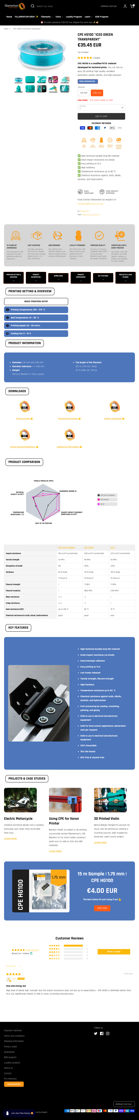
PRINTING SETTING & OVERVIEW (13, 276)
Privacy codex (10, 1046)
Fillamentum (84, 211)
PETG (112, 547)
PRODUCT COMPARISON (80, 276)
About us (8, 1068)
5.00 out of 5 (32, 950)
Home (6, 29)
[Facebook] (102, 1033)
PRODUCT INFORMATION (36, 276)
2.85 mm (97, 92)
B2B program (10, 1057)
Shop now (102, 908)
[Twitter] (96, 1033)
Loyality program (12, 1062)
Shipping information (14, 1041)
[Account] (125, 6)
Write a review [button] (113, 951)
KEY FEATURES (103, 276)
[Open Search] (32, 6)
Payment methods (13, 1030)
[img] (13, 974)
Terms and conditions (14, 1035)
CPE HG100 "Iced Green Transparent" (27, 29)
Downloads (9, 1052)
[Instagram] (108, 1033)
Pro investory (10, 1078)
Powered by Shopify (39, 1112)
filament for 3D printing (91, 214)
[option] (42, 54)
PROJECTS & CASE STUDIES (125, 276)
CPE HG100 (89, 547)
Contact (8, 1073)
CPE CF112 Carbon (66, 547)
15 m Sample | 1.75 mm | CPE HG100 (102, 877)
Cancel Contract (13, 1084)
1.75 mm (83, 92)
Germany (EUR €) (108, 6)
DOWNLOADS (58, 276)
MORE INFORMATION (87, 81)
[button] (85, 57)
